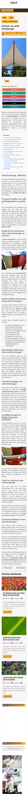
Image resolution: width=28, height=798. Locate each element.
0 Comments (16, 598)
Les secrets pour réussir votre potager (13, 678)
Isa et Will (10, 32)
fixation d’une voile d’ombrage (9, 418)
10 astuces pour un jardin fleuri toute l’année (14, 594)
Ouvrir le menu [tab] (8, 10)
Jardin (11, 17)
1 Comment (16, 643)
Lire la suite (8, 612)
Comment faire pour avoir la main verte (11, 638)
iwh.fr (14, 2)
